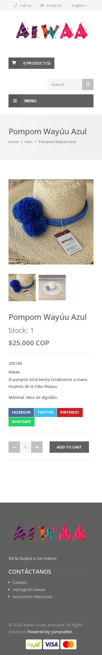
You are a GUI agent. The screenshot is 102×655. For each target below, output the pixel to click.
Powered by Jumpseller (49, 631)
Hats (29, 141)
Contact (20, 582)
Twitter (45, 412)
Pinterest (69, 412)
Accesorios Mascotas (32, 596)
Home (13, 141)
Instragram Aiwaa (29, 589)
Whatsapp (21, 421)
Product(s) (36, 63)
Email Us (54, 5)
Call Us (26, 5)
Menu (30, 100)
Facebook (21, 412)
